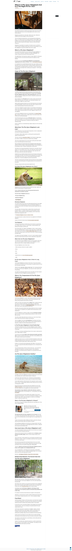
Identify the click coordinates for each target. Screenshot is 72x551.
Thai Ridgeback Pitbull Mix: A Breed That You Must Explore (28, 454)
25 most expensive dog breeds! (33, 220)
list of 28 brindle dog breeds (27, 255)
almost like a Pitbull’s (26, 137)
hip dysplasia (17, 392)
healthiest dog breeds (18, 386)
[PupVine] (21, 1)
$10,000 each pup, (25, 486)
